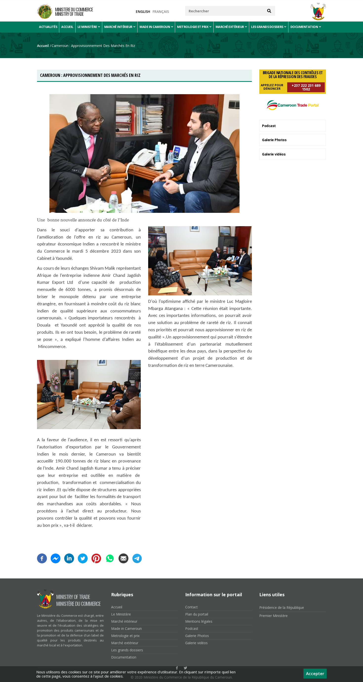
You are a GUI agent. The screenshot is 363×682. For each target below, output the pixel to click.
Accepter (315, 673)
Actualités (48, 27)
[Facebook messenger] (55, 557)
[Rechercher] (269, 11)
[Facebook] (42, 557)
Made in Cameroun (155, 27)
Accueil (67, 27)
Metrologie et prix (193, 27)
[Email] (123, 557)
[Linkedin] (69, 557)
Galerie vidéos (273, 154)
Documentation (304, 27)
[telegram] (137, 557)
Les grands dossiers (267, 27)
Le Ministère (88, 27)
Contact (191, 607)
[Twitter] (83, 557)
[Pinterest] (96, 557)
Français (161, 11)
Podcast (269, 125)
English (143, 11)
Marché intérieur (118, 27)
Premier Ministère (273, 615)
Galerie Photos (274, 139)
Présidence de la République (281, 607)
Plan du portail (196, 614)
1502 (306, 87)
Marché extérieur (230, 27)
